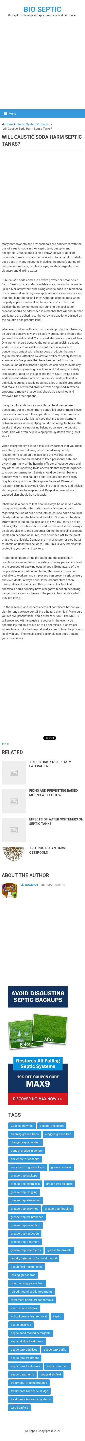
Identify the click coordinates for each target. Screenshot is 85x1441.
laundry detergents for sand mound (34, 1258)
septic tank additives (24, 1349)
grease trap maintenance (27, 1217)
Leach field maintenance (26, 1266)
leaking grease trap (23, 1275)
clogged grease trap (58, 1134)
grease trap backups (24, 1175)
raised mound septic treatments (32, 1291)
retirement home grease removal (32, 1300)
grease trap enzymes (24, 1208)
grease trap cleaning (59, 1184)
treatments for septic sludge (29, 1391)
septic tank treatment (25, 1358)
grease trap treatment (25, 1242)
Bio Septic (42, 9)
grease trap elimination (26, 1200)
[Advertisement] (42, 63)
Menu (12, 113)
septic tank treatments (25, 1366)
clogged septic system (25, 1142)
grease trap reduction (25, 1233)
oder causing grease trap (27, 1283)
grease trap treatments (26, 1250)
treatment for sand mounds (29, 1383)
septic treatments (22, 1374)
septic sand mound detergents (31, 1333)
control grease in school (26, 1150)
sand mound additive (24, 1308)
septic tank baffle (55, 1349)
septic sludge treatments (27, 1341)
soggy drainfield (51, 1374)
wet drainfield (19, 1407)
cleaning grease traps (25, 1134)
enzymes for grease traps (28, 1167)
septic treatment (57, 1366)
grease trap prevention (25, 1225)
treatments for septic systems (31, 1399)
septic (57, 1316)
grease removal (61, 1167)
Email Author (56, 885)
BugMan (31, 885)
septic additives (21, 1325)
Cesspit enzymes (22, 1126)
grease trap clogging (24, 1192)
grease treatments (59, 1250)
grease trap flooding (58, 1208)
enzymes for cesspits (25, 1159)
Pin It (5, 744)
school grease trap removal (29, 1316)
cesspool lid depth (52, 1126)
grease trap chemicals (25, 1184)
